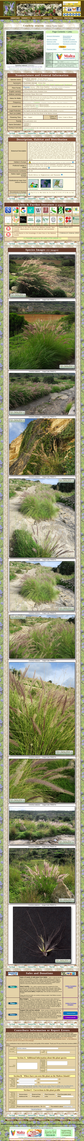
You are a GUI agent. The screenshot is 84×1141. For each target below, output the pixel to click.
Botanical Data (36, 1094)
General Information (53, 36)
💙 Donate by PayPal (70, 1013)
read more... (48, 59)
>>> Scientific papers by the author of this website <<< (42, 238)
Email (17, 240)
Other (59, 1096)
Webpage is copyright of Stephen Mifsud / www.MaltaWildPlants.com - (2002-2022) (42, 1139)
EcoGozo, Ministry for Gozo (25, 1137)
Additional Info (23, 1096)
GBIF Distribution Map (45, 189)
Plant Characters (49, 1094)
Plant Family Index (69, 49)
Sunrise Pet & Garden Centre (51, 1137)
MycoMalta (62, 1137)
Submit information (53, 44)
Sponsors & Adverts (69, 44)
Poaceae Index (52, 49)
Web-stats (76, 6)
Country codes (21, 195)
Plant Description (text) (64, 1094)
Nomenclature (23, 1094)
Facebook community (70, 41)
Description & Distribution (67, 36)
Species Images (52, 39)
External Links (51, 41)
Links (46, 1096)
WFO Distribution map (57, 189)
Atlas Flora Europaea (33, 189)
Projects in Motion (38, 1137)
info (37, 105)
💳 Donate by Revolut (70, 1017)
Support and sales (69, 39)
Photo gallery (36, 1096)
